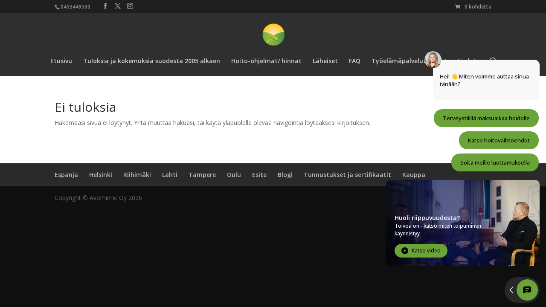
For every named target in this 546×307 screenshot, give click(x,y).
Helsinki (100, 175)
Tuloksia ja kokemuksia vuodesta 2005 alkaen (151, 61)
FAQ (354, 61)
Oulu (234, 175)
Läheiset (325, 61)
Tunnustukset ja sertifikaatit (347, 175)
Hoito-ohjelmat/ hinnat (266, 61)
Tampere (202, 175)
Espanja (66, 175)
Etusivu (61, 61)
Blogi (285, 175)
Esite (259, 175)
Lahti (169, 175)
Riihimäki (137, 175)
